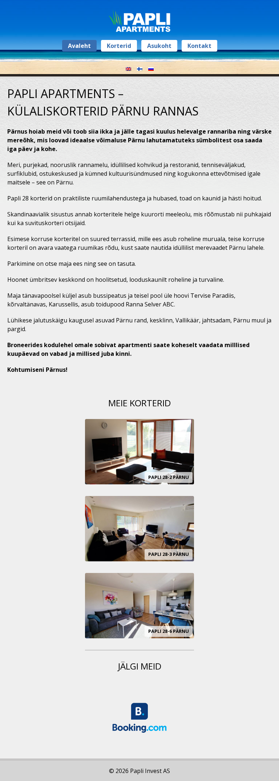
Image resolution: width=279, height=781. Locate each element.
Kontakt (199, 46)
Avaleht (79, 46)
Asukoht (159, 46)
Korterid (119, 46)
